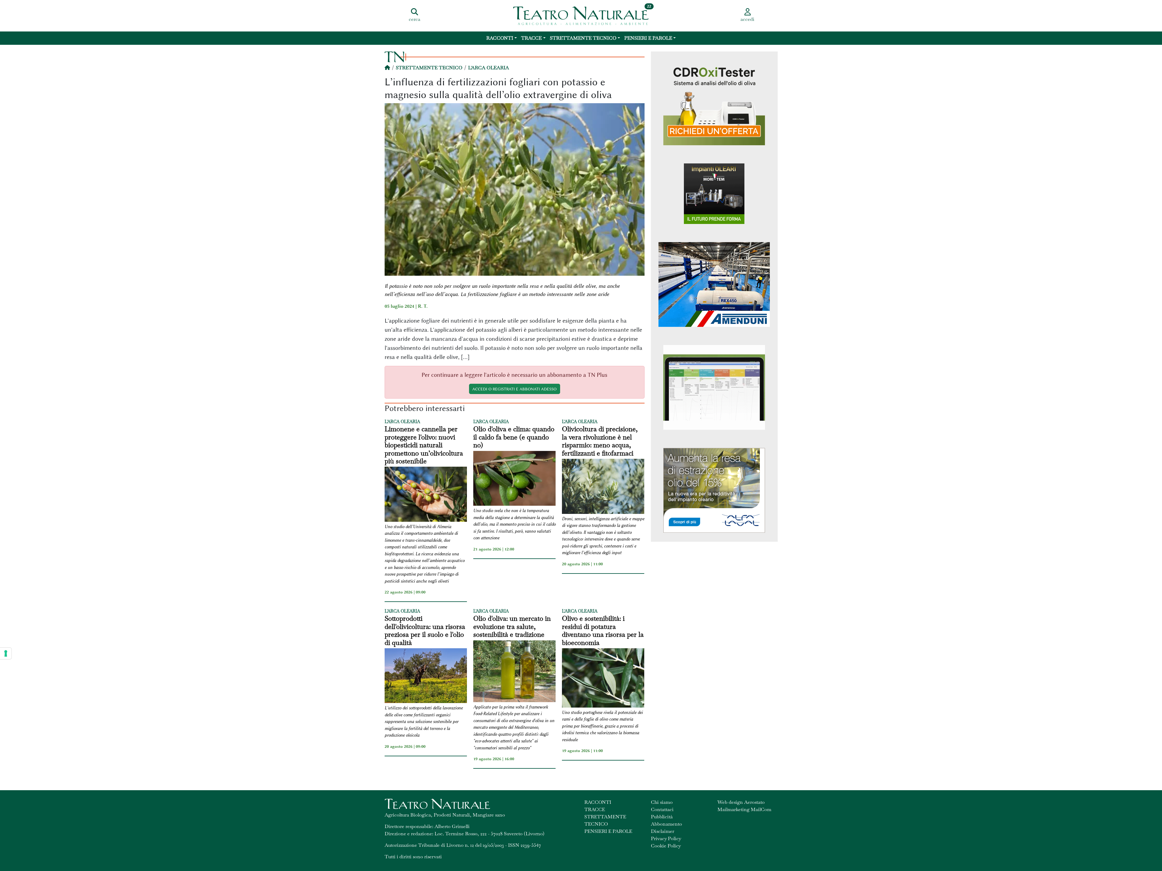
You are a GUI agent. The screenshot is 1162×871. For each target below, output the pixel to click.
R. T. (423, 306)
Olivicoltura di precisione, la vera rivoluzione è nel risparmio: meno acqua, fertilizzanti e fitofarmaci (600, 441)
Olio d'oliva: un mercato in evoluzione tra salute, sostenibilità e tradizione (512, 626)
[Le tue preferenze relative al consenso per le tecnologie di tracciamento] (5, 653)
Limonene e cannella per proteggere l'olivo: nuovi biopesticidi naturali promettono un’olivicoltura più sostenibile (424, 445)
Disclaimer (662, 831)
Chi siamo (662, 802)
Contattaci (662, 809)
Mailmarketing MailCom (744, 809)
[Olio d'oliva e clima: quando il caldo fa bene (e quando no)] (514, 479)
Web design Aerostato (741, 802)
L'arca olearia (488, 67)
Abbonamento (666, 824)
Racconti (499, 38)
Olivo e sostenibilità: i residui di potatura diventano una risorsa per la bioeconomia (603, 630)
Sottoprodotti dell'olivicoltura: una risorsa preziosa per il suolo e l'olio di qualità (425, 630)
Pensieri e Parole (648, 38)
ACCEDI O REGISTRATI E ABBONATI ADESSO (514, 388)
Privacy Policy (666, 838)
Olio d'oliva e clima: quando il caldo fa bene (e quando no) (513, 437)
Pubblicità (662, 816)
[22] (581, 15)
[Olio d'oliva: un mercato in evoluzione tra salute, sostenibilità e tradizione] (514, 672)
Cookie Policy (666, 846)
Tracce (531, 38)
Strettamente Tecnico (583, 38)
